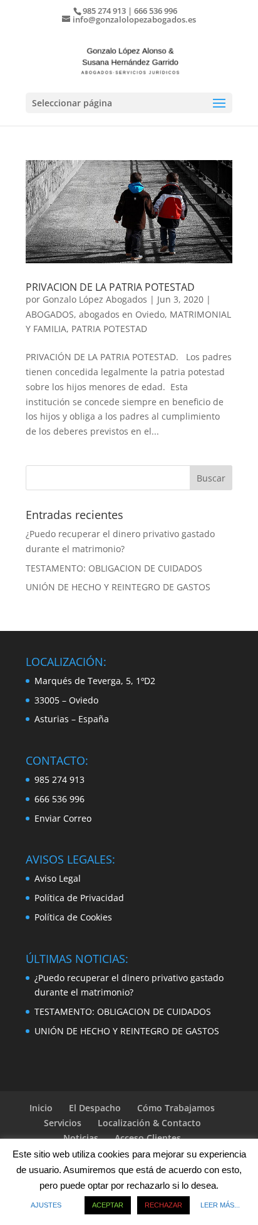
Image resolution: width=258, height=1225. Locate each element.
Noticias (80, 1138)
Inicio (41, 1108)
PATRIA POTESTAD (109, 329)
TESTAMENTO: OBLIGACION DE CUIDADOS (114, 568)
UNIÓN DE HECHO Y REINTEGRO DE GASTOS (118, 587)
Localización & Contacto (149, 1123)
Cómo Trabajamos (176, 1108)
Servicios (62, 1123)
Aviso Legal (57, 878)
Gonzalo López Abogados (95, 299)
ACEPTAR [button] (107, 1205)
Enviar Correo (62, 818)
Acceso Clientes (148, 1138)
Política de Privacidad (79, 898)
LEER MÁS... (220, 1205)
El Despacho (95, 1108)
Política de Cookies (73, 917)
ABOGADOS (50, 314)
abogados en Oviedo (122, 314)
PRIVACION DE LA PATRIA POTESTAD (110, 287)
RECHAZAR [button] (163, 1205)
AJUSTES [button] (46, 1205)
